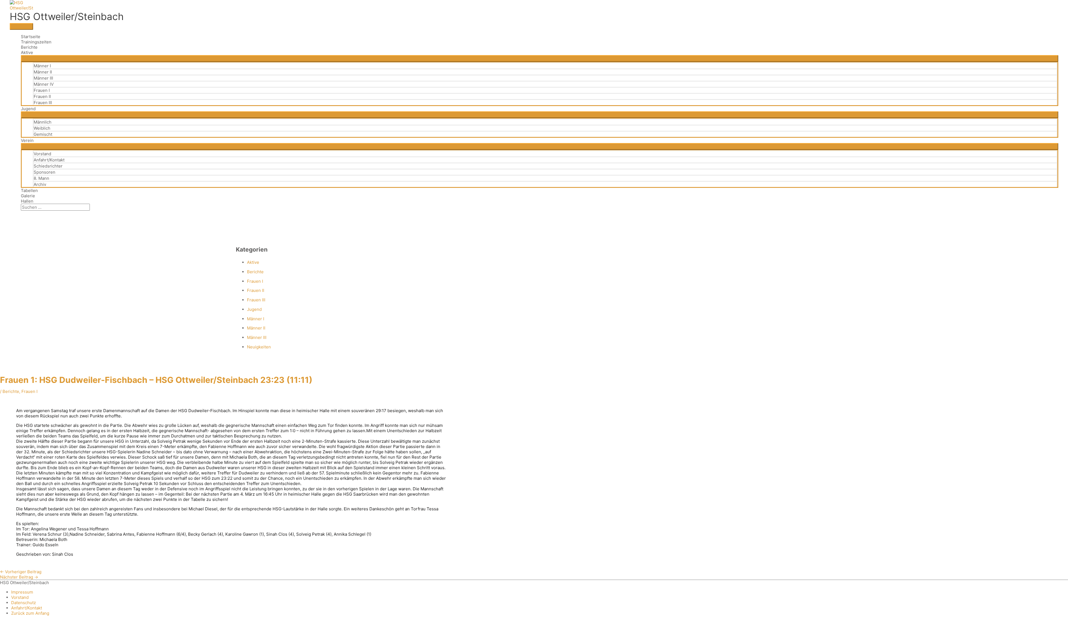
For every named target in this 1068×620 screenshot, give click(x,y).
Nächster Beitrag (19, 577)
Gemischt (43, 134)
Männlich (42, 122)
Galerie (28, 195)
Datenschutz (23, 602)
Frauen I (42, 90)
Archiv (40, 184)
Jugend (28, 108)
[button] (22, 213)
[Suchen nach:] (55, 207)
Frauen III (43, 102)
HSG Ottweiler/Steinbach (67, 16)
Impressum (22, 592)
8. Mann (41, 178)
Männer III (43, 78)
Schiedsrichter (48, 166)
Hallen (27, 201)
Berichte (29, 47)
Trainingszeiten (36, 42)
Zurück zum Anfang (30, 613)
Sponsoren (44, 172)
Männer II (43, 72)
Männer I (42, 65)
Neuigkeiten (259, 347)
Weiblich (42, 128)
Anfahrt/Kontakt (49, 160)
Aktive (27, 52)
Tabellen (29, 190)
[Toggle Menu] (539, 58)
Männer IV (44, 84)
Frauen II (42, 96)
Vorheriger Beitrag (20, 571)
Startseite (30, 36)
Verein (27, 140)
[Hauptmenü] (21, 26)
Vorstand (42, 153)
